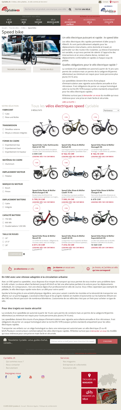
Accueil (23, 406)
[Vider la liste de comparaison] (24, 254)
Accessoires (90, 21)
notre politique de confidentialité (85, 353)
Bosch (7, 188)
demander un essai (91, 95)
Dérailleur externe (12, 129)
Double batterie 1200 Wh (15, 226)
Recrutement (12, 368)
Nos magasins (69, 361)
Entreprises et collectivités (74, 364)
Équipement (109, 21)
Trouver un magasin (16, 69)
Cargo (24, 21)
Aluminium (9, 164)
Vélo (9, 21)
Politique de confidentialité (48, 406)
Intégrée (8, 207)
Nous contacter (13, 364)
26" (6, 238)
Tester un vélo (46, 69)
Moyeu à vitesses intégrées (16, 133)
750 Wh (8, 219)
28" (6, 245)
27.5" (7, 241)
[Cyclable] (10, 9)
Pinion (7, 191)
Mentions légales (32, 406)
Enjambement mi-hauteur (15, 152)
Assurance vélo (69, 368)
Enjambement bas (12, 145)
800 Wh (8, 222)
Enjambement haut (13, 148)
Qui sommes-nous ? (15, 361)
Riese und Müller (12, 117)
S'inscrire (107, 341)
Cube (7, 114)
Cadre (7, 203)
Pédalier (8, 176)
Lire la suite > (69, 102)
